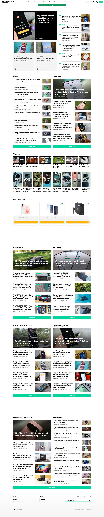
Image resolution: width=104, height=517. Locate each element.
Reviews (35, 1)
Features (30, 1)
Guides (49, 1)
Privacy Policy (16, 501)
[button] (52, 2)
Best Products (42, 1)
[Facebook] (65, 496)
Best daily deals (90, 1)
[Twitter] (84, 496)
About (14, 496)
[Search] (83, 2)
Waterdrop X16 (78, 218)
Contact (41, 496)
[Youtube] (78, 496)
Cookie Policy (42, 501)
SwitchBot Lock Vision (52, 218)
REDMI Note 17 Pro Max (25, 218)
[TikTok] (90, 496)
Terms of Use (42, 499)
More (71, 1)
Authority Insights (56, 1)
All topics (64, 1)
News (25, 1)
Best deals (18, 199)
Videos (16, 154)
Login (101, 1)
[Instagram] (71, 496)
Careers (15, 499)
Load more (32, 146)
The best (57, 247)
